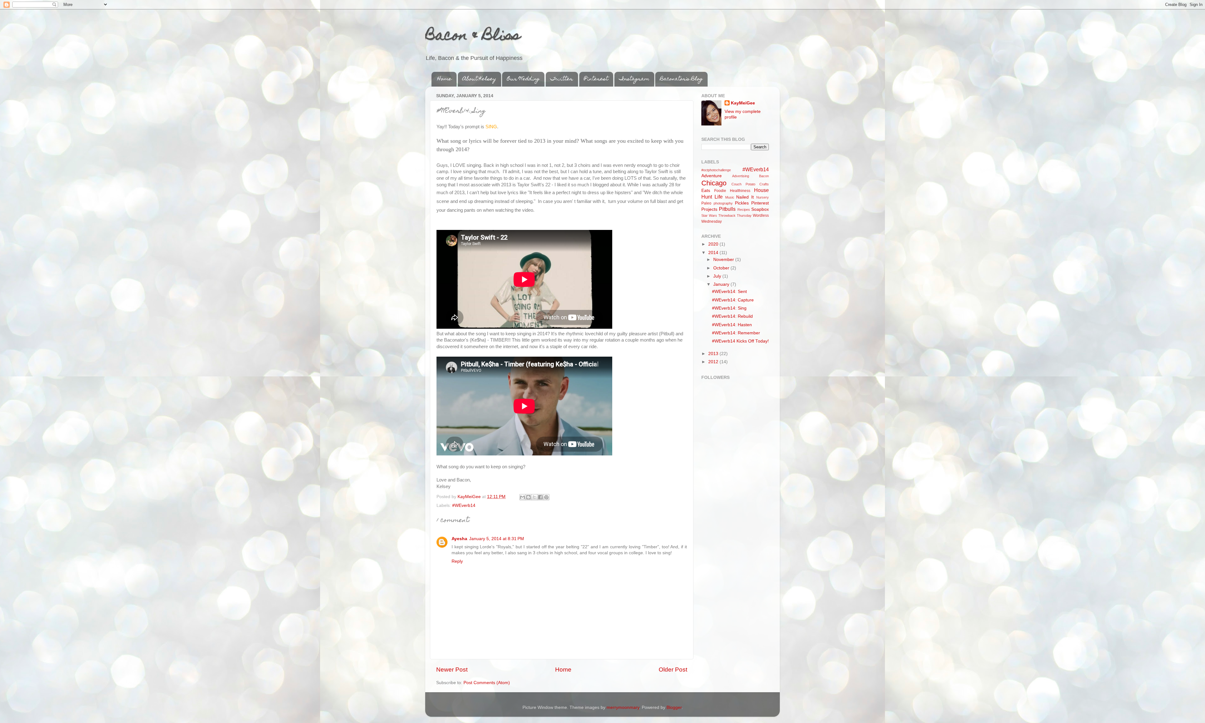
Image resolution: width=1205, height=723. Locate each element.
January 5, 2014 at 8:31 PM (496, 538)
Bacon (764, 176)
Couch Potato (743, 184)
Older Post (673, 669)
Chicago (713, 183)
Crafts (764, 184)
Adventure (711, 175)
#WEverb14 (463, 505)
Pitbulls (727, 209)
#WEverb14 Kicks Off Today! (740, 341)
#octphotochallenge (716, 170)
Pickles (742, 203)
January (722, 284)
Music (729, 197)
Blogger (674, 707)
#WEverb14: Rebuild (732, 316)
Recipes (743, 209)
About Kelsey (479, 79)
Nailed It (745, 197)
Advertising (740, 176)
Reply (457, 561)
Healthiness (740, 191)
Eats (705, 190)
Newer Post (452, 669)
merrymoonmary (623, 707)
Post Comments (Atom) (486, 682)
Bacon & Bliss (472, 37)
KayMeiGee (743, 103)
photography (723, 203)
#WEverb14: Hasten (732, 324)
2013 (714, 353)
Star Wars (709, 215)
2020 (714, 244)
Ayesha (459, 538)
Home (444, 79)
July (717, 276)
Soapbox (760, 209)
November (724, 259)
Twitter (561, 79)
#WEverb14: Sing (729, 308)
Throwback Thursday (735, 215)
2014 (714, 252)
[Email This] (522, 497)
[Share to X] (534, 497)
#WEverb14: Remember (736, 333)
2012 (714, 361)
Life (719, 196)
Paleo (706, 203)
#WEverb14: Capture (733, 300)
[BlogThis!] (528, 497)
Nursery (762, 197)
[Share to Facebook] (540, 497)
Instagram (634, 79)
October (722, 268)
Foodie (720, 191)
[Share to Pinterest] (546, 497)
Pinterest (596, 79)
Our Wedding (523, 79)
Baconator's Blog (681, 79)
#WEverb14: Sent (729, 291)
